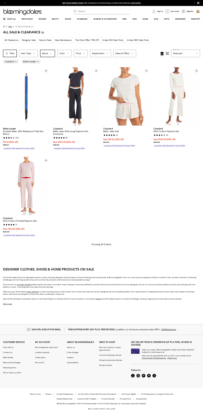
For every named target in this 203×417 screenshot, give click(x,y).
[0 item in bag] (198, 11)
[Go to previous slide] (5, 3)
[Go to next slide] (194, 3)
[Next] (46, 96)
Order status (40, 357)
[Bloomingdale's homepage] (5, 27)
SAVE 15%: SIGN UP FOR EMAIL (46, 329)
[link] (26, 138)
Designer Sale (29, 40)
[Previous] (6, 96)
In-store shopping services (110, 355)
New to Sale (45, 40)
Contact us (7, 352)
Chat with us (8, 347)
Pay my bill (39, 363)
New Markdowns (63, 40)
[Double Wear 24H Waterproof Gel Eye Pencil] (26, 96)
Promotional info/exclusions (154, 358)
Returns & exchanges (12, 363)
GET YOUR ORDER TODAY (72, 3)
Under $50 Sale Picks (112, 40)
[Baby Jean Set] (126, 96)
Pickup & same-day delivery (110, 360)
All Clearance (11, 40)
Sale (10, 26)
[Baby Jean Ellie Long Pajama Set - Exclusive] (76, 96)
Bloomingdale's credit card (46, 347)
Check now (172, 358)
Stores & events (105, 365)
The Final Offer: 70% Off (87, 40)
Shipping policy (9, 368)
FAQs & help (8, 357)
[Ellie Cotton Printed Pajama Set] (26, 186)
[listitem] (101, 3)
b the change (72, 352)
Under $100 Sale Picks (138, 40)
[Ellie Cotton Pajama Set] (177, 96)
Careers (70, 357)
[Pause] (198, 3)
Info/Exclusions (168, 329)
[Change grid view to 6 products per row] (167, 53)
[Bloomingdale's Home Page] (22, 12)
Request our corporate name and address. (128, 404)
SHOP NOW (136, 3)
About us (71, 347)
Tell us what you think (12, 373)
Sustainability (72, 363)
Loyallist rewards (42, 352)
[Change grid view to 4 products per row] (162, 54)
